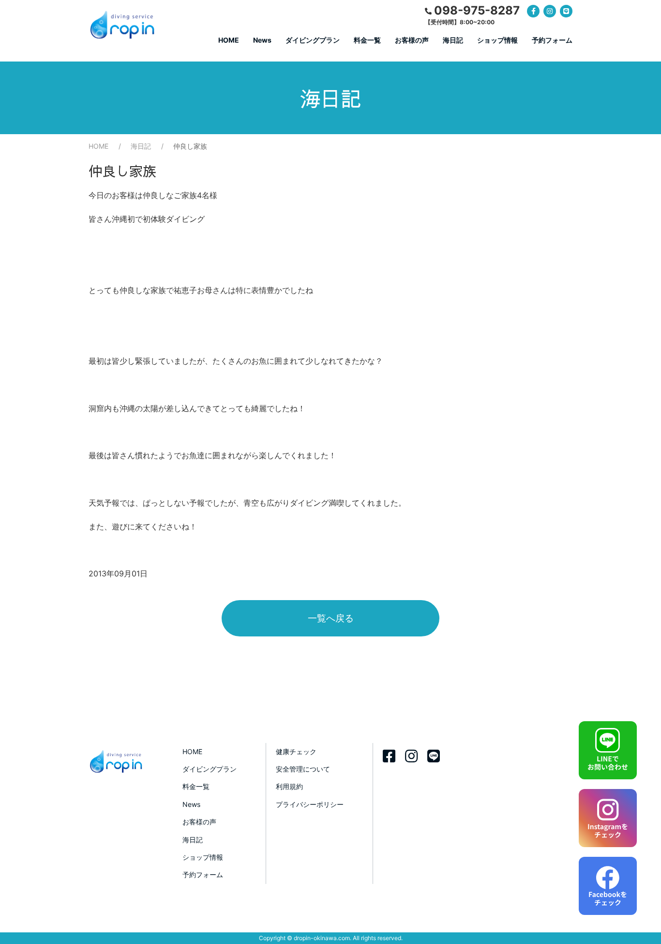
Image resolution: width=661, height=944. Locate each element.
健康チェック (296, 751)
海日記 (453, 40)
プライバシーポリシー (310, 804)
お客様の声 (412, 40)
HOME (228, 40)
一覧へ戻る (331, 618)
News (262, 40)
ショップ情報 (497, 40)
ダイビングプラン (312, 40)
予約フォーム (552, 40)
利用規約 (289, 786)
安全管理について (303, 769)
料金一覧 (367, 40)
